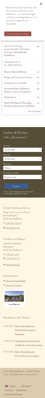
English (12, 385)
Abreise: (6, 154)
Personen (7, 163)
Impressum (9, 390)
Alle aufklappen (34, 111)
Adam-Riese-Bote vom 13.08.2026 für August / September (25, 330)
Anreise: (6, 145)
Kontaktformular (13, 227)
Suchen (16, 186)
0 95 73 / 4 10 (12, 254)
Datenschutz (21, 390)
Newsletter (26, 385)
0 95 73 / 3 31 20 (13, 223)
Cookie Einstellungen (13, 394)
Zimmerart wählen (11, 172)
